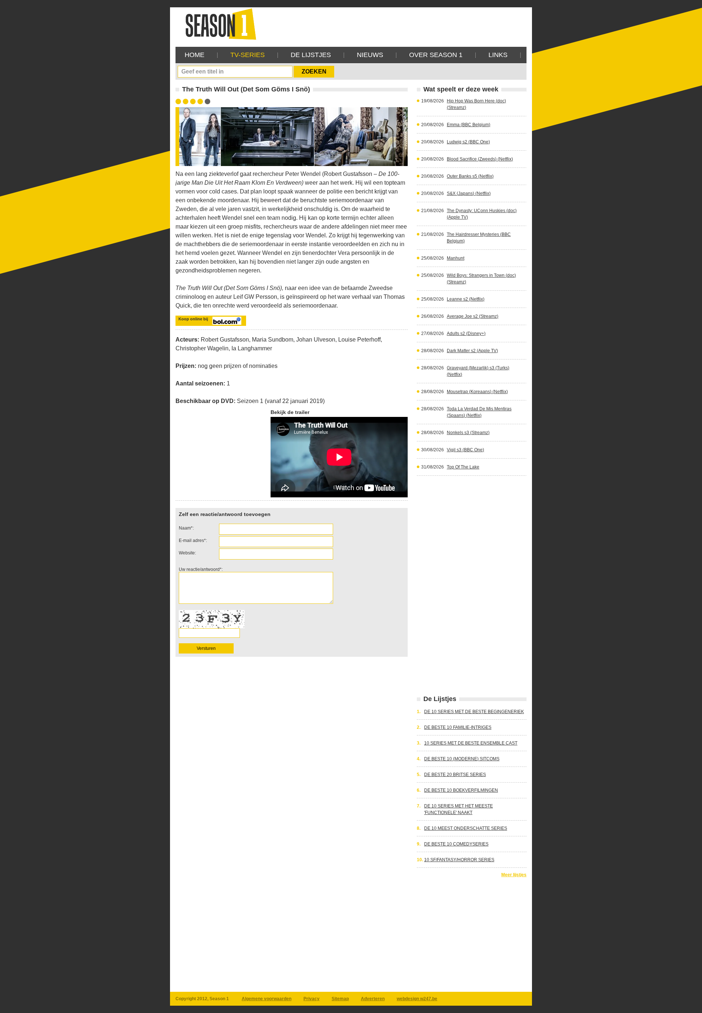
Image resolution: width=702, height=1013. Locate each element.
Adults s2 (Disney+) (466, 333)
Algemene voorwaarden (266, 998)
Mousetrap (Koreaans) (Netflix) (477, 391)
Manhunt (455, 258)
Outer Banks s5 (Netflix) (470, 176)
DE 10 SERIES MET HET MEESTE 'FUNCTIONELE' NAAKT (458, 809)
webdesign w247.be (417, 998)
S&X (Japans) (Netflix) (469, 193)
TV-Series (247, 55)
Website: (187, 553)
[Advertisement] (393, 23)
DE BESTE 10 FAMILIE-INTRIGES (457, 727)
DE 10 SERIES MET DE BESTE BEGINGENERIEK (474, 711)
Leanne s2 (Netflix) (465, 299)
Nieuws (370, 55)
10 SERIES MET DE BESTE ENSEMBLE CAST (470, 743)
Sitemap (340, 998)
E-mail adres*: (193, 540)
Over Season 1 (436, 55)
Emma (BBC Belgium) (468, 124)
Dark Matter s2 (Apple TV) (472, 350)
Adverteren (373, 998)
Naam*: (186, 528)
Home (194, 55)
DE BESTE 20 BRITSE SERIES (455, 774)
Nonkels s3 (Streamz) (468, 432)
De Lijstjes (311, 55)
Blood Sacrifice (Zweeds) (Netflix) (480, 159)
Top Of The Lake (463, 467)
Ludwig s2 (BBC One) (468, 141)
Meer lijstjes (513, 874)
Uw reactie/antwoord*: (201, 569)
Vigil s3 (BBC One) (465, 449)
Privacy (311, 998)
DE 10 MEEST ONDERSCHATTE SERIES (465, 828)
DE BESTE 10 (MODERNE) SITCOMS (461, 758)
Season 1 (218, 23)
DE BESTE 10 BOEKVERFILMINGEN (461, 790)
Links (497, 55)
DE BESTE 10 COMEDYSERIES (456, 844)
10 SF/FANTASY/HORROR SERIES (459, 859)
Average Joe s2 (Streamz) (472, 316)
